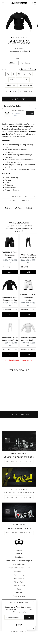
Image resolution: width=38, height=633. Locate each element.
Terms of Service (19, 586)
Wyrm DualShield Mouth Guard (18, 111)
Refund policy (19, 575)
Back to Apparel (20, 414)
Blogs (19, 589)
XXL (11, 79)
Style (19, 59)
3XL (19, 79)
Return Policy (19, 578)
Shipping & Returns (19, 201)
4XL (26, 79)
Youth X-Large (26, 91)
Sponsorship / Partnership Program (19, 561)
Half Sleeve (25, 63)
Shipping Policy (19, 571)
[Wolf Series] (19, 512)
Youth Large (11, 91)
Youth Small (11, 85)
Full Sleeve (12, 63)
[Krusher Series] (19, 476)
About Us (19, 554)
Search (19, 550)
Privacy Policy (19, 582)
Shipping (11, 51)
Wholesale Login (19, 564)
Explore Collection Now (19, 461)
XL (30, 74)
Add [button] (10, 272)
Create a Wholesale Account (19, 568)
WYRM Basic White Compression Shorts (28, 297)
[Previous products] (29, 105)
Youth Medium (26, 85)
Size (19, 69)
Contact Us (19, 593)
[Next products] (34, 105)
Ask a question (19, 196)
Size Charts (19, 557)
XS (8, 74)
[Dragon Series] (19, 441)
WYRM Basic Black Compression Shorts (10, 255)
